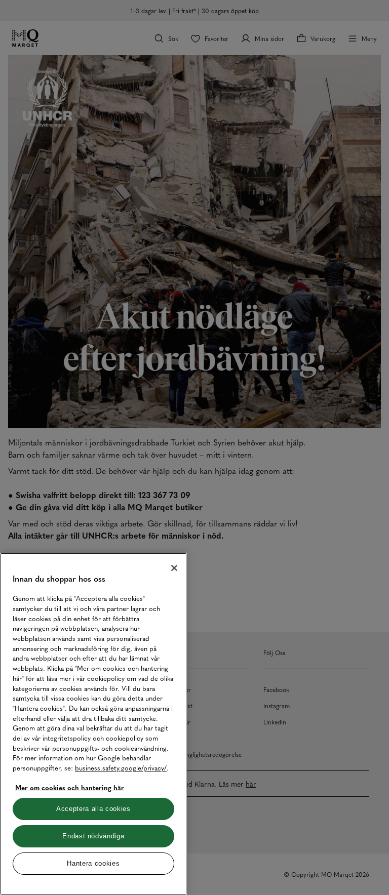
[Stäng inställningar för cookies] (174, 568)
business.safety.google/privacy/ (121, 767)
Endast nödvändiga (93, 836)
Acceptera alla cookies (93, 808)
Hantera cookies (93, 863)
